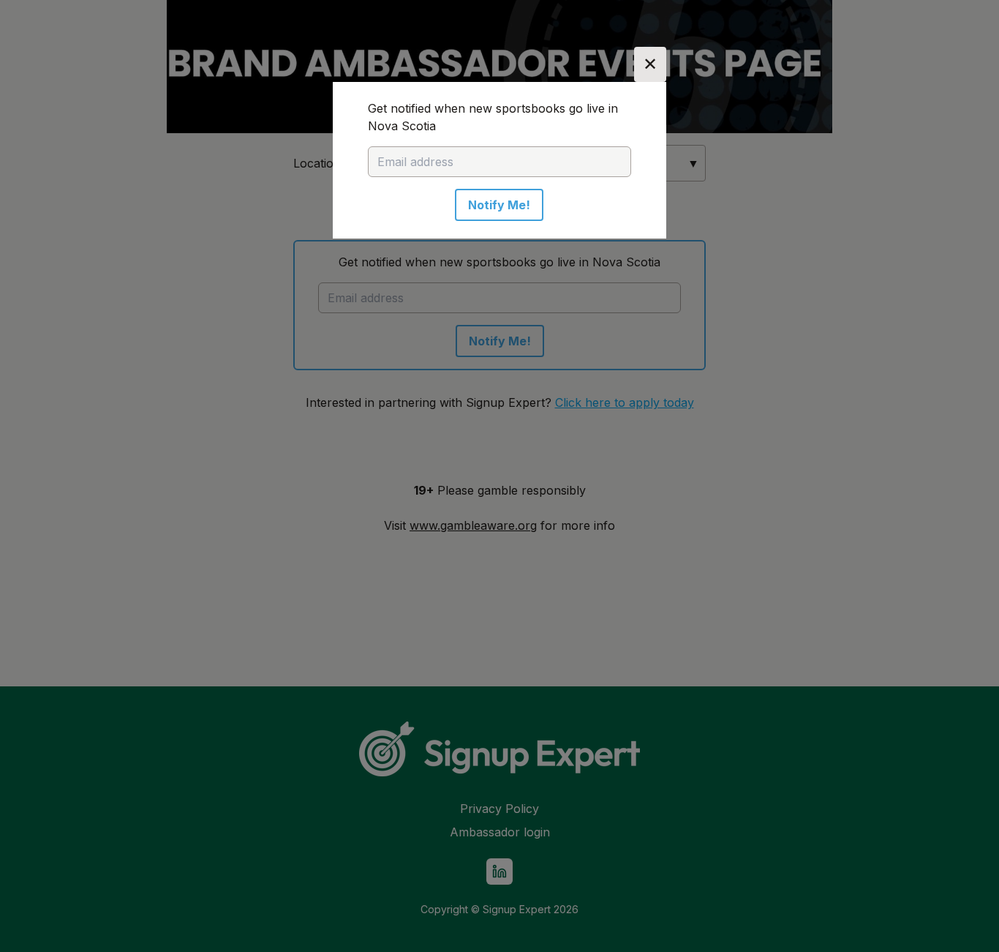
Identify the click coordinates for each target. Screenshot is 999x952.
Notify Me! (499, 205)
